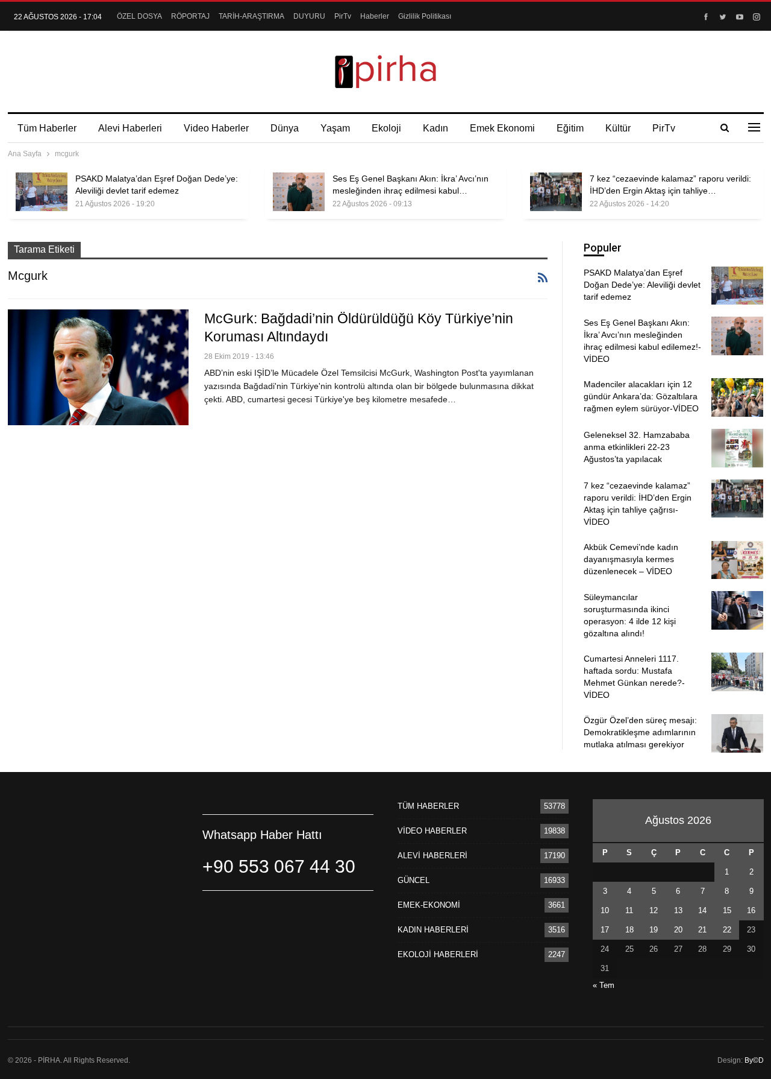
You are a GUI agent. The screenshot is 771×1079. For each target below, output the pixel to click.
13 (678, 910)
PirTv (342, 16)
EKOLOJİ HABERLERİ (438, 954)
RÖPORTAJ (190, 16)
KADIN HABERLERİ (433, 929)
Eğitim (570, 128)
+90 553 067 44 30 (278, 866)
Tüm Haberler (46, 128)
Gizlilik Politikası (424, 16)
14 (702, 910)
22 (727, 929)
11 (629, 910)
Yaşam (335, 128)
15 (727, 910)
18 (629, 929)
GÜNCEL (413, 880)
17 (605, 929)
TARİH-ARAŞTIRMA (251, 16)
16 (751, 910)
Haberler (374, 16)
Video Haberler (216, 128)
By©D (754, 1060)
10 (605, 910)
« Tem (603, 985)
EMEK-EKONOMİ (429, 905)
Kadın (435, 128)
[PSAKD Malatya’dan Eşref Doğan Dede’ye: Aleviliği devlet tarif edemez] (41, 191)
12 (653, 910)
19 (653, 929)
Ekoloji (386, 128)
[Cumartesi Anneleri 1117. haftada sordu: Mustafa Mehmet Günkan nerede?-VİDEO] (737, 672)
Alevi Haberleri (130, 128)
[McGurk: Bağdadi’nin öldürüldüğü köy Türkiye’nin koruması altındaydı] (98, 367)
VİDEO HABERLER (432, 830)
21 (702, 929)
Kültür (618, 128)
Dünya (284, 128)
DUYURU (309, 16)
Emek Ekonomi (502, 128)
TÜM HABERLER (428, 806)
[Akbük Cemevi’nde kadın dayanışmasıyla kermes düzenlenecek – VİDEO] (737, 560)
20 (678, 929)
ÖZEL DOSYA (139, 16)
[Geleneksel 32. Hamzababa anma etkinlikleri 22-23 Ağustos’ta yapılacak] (737, 448)
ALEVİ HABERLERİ (432, 855)
